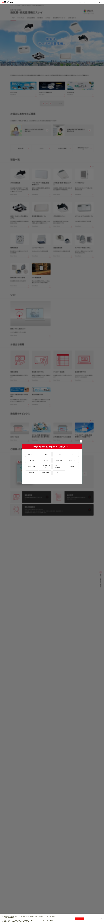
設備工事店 (31, 460)
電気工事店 (45, 460)
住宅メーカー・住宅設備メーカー (59, 466)
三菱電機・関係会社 (45, 472)
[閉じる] (101, 918)
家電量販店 (72, 466)
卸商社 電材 (59, 460)
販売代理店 (31, 472)
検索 (101, 2)
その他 (58, 472)
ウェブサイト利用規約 (24, 921)
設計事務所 (45, 454)
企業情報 (79, 2)
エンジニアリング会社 (45, 466)
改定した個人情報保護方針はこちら (10, 917)
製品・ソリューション (87, 2)
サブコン (72, 454)
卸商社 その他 (31, 466)
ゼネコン (59, 454)
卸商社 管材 (72, 460)
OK (79, 918)
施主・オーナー (31, 454)
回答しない (52, 478)
